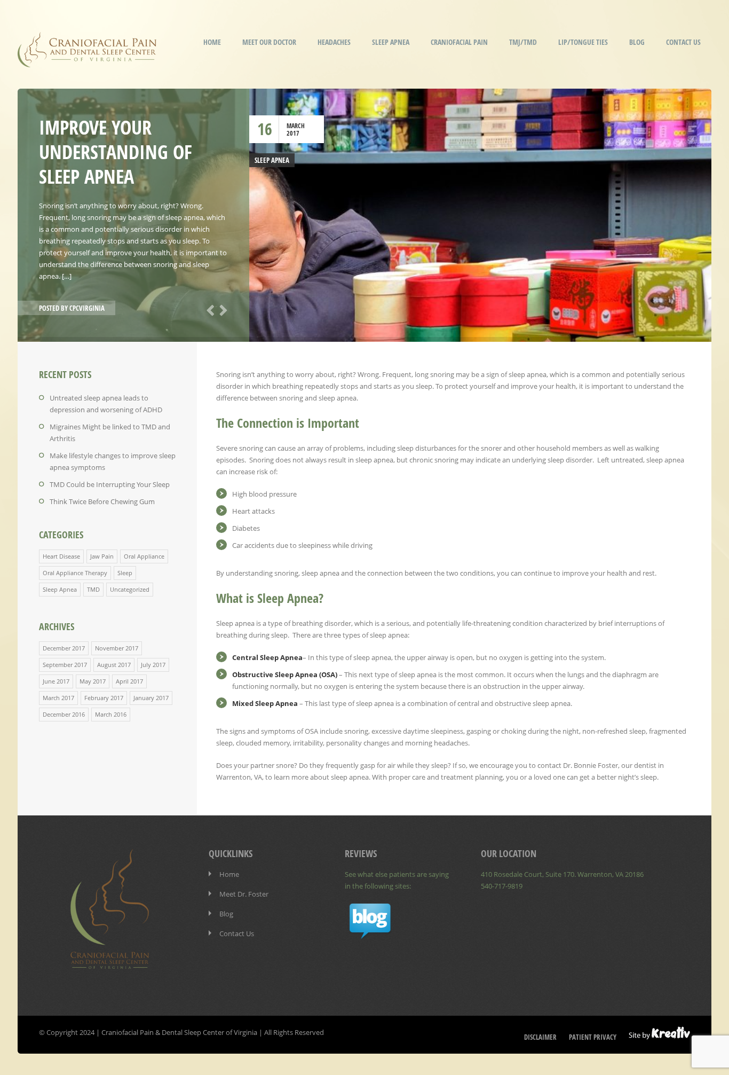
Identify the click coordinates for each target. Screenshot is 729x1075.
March (296, 125)
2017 (293, 133)
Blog (637, 42)
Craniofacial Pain (459, 42)
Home (212, 42)
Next (221, 309)
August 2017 (114, 665)
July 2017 (153, 665)
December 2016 (64, 714)
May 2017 (93, 681)
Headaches (334, 42)
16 (264, 129)
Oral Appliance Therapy (75, 573)
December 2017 (64, 648)
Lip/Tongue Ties (583, 42)
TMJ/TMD (523, 42)
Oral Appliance (144, 556)
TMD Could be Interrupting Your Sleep (110, 484)
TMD (93, 589)
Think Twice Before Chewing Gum (102, 501)
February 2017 (103, 698)
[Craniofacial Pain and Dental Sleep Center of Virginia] (87, 60)
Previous (208, 309)
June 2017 (56, 681)
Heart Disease (61, 556)
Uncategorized (129, 589)
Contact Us (683, 42)
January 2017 (151, 698)
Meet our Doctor (269, 42)
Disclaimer (540, 1037)
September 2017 (65, 665)
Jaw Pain (102, 556)
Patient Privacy (592, 1037)
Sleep (124, 573)
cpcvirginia (87, 308)
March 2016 (110, 714)
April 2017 (129, 681)
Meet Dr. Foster (243, 894)
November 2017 (116, 648)
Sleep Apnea (390, 42)
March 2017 (58, 698)
